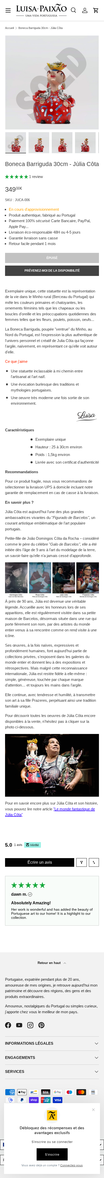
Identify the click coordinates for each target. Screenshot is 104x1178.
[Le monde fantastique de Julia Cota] (52, 736)
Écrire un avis (40, 862)
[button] (95, 10)
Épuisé (52, 258)
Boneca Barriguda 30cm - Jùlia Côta (40, 28)
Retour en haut (50, 963)
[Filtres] (81, 862)
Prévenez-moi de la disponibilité (52, 270)
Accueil (9, 28)
